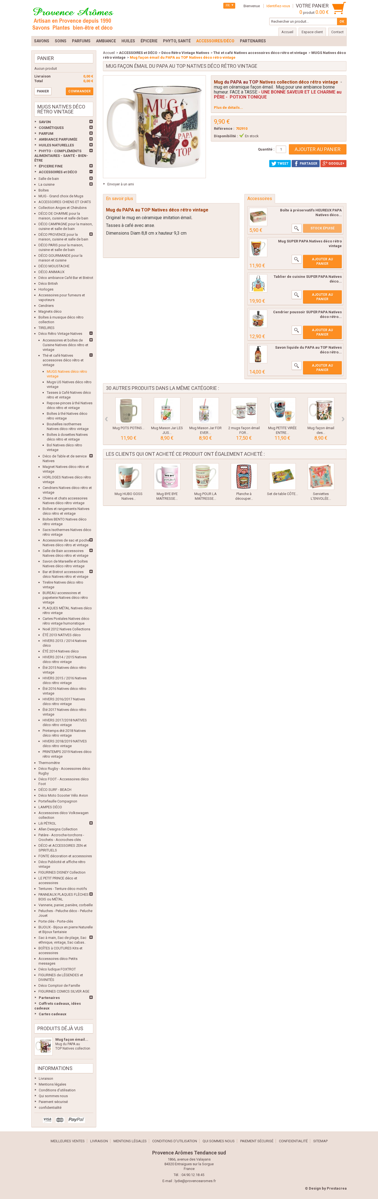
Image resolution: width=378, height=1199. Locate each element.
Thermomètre (49, 763)
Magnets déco (50, 311)
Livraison (46, 1078)
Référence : (224, 128)
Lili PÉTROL (47, 823)
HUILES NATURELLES (56, 145)
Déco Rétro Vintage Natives (60, 334)
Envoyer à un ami (120, 184)
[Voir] (297, 228)
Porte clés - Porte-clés (55, 921)
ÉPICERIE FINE (51, 166)
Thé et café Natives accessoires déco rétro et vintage (63, 360)
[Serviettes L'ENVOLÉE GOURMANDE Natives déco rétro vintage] (321, 476)
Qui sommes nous (53, 1096)
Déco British (48, 283)
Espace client (312, 32)
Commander (79, 91)
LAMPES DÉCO (50, 807)
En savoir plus (119, 198)
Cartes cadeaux (52, 1014)
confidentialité (50, 1107)
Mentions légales (52, 1084)
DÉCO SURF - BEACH (54, 790)
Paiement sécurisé (53, 1102)
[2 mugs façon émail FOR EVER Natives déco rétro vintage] (244, 410)
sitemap (320, 1141)
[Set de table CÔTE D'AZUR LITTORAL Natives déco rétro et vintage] (282, 476)
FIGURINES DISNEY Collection (62, 872)
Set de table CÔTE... (282, 494)
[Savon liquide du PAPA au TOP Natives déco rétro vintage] (258, 354)
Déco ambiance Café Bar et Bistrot (65, 278)
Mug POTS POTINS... (128, 428)
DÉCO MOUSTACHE (53, 266)
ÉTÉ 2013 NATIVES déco (62, 635)
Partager (308, 163)
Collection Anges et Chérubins (62, 208)
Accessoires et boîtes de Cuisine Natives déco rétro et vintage (65, 345)
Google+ (336, 163)
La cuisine (46, 184)
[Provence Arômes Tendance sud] (72, 18)
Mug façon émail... (71, 1039)
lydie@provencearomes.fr (195, 1181)
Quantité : (266, 149)
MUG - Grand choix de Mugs (60, 196)
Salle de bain (48, 179)
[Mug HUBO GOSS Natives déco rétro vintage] (128, 476)
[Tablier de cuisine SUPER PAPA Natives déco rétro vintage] (258, 283)
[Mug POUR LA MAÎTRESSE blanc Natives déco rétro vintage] (205, 476)
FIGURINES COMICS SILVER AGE (63, 991)
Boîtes (43, 190)
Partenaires (49, 998)
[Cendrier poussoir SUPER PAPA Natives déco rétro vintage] (258, 319)
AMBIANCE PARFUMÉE (58, 139)
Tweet (282, 163)
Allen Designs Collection (57, 829)
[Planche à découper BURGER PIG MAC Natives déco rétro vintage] (244, 476)
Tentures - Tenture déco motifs (62, 889)
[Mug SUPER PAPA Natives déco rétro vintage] (258, 248)
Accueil (109, 53)
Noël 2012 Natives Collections (66, 629)
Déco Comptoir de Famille (59, 985)
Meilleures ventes (68, 1141)
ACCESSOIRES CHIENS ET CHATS (64, 202)
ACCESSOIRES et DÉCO (58, 172)
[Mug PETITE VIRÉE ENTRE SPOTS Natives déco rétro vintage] (282, 410)
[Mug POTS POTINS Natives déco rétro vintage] (128, 410)
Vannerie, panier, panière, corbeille (65, 905)
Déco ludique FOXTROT (57, 969)
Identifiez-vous (278, 6)
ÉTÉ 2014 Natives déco (61, 651)
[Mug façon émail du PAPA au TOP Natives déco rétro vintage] (43, 1046)
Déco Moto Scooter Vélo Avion (63, 795)
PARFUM (46, 133)
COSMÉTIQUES (51, 128)
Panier (45, 58)
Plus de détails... (228, 107)
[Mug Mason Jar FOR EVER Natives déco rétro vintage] (205, 410)
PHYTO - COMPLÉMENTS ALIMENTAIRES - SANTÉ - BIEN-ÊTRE (61, 155)
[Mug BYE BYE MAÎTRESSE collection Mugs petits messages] (167, 476)
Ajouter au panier (322, 261)
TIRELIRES (46, 328)
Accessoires (259, 198)
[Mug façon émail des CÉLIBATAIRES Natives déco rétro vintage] (321, 410)
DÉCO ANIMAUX (51, 272)
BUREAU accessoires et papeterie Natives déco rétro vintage (65, 597)
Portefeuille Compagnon (57, 801)
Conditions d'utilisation (57, 1090)
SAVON (45, 122)
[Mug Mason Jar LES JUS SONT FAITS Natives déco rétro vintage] (167, 410)
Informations (55, 1068)
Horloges (45, 289)
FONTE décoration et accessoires (65, 856)
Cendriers (46, 306)
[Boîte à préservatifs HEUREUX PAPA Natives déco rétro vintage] (258, 217)
